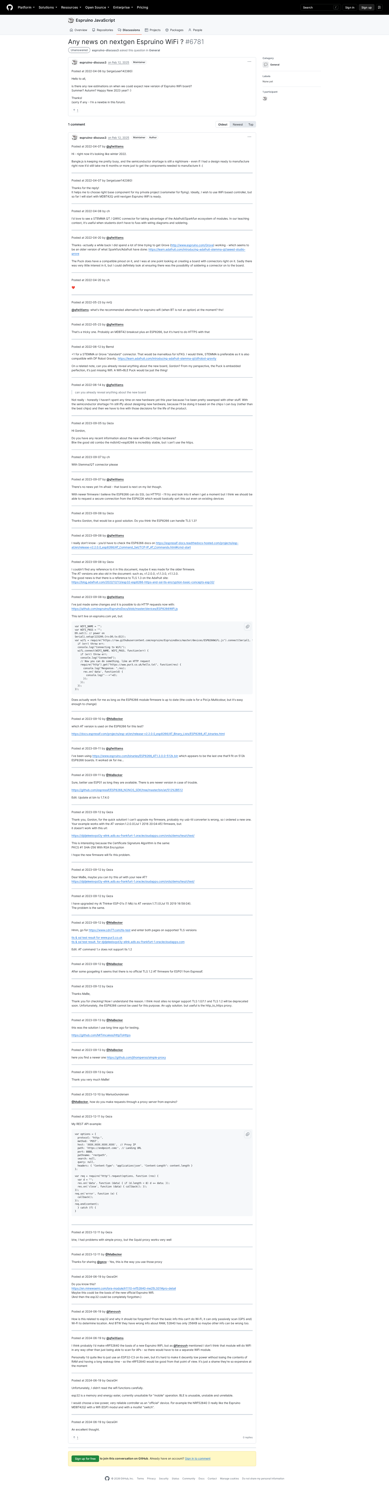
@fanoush (113, 1311)
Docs (201, 1478)
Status (175, 1478)
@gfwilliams (115, 146)
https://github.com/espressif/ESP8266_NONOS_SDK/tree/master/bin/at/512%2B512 (127, 790)
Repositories (105, 30)
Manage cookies (229, 1478)
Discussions (131, 30)
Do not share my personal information (263, 1478)
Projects (155, 30)
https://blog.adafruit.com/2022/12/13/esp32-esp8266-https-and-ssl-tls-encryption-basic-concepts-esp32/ (143, 582)
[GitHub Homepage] (107, 1478)
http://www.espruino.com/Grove (192, 245)
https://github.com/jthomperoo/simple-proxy (136, 1057)
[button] (249, 61)
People (197, 30)
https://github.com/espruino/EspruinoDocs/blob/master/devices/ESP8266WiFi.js (125, 608)
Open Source (95, 7)
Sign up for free (85, 1458)
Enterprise (121, 7)
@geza (102, 1261)
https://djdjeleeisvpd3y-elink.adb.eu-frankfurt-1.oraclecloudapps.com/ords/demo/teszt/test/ (133, 835)
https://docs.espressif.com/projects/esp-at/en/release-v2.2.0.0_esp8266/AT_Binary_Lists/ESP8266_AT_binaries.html (148, 733)
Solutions (46, 7)
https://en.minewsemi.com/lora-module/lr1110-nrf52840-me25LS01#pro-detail (124, 1288)
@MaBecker (114, 718)
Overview (81, 30)
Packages (176, 30)
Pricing (142, 7)
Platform (24, 7)
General (154, 50)
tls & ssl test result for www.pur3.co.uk (97, 937)
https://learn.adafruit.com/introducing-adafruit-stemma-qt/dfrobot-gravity (167, 358)
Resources (69, 7)
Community (188, 1478)
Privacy (151, 1478)
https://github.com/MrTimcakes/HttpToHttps (101, 1035)
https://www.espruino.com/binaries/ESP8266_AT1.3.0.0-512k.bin (135, 756)
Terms (140, 1478)
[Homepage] (9, 7)
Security (164, 1478)
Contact (212, 1478)
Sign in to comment (198, 1458)
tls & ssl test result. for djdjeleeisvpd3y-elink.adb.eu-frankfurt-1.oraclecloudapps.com (128, 941)
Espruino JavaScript (95, 20)
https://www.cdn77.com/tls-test (109, 930)
